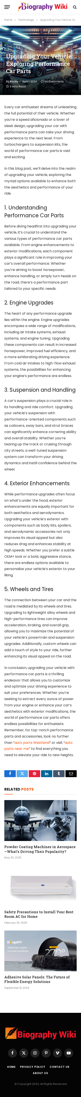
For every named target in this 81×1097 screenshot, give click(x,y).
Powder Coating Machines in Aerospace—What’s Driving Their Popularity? (40, 849)
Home (11, 1067)
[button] (7, 7)
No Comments (54, 81)
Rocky (14, 81)
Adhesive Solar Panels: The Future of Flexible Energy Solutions (37, 979)
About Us (40, 1073)
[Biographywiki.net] (42, 7)
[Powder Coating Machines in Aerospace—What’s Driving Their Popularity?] (40, 820)
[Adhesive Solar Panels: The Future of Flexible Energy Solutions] (40, 950)
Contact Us (60, 1067)
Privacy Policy (32, 1067)
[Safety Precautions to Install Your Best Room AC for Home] (40, 885)
